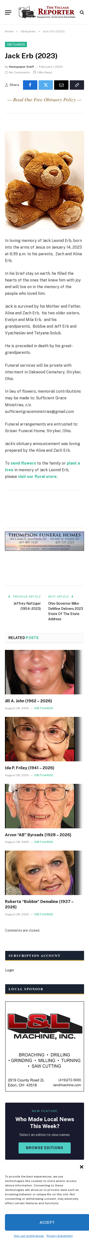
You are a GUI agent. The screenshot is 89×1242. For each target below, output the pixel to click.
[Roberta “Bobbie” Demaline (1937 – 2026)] (44, 873)
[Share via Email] (61, 85)
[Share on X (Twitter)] (46, 85)
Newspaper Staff (21, 66)
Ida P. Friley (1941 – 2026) (29, 768)
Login (9, 970)
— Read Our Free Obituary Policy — (44, 99)
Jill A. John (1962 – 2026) (28, 701)
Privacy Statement (59, 1236)
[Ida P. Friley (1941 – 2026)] (44, 739)
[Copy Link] (77, 85)
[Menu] (8, 12)
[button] (81, 1166)
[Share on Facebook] (30, 85)
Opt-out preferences (29, 1236)
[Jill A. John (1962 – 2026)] (44, 672)
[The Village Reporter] (47, 12)
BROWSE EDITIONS (44, 1148)
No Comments (19, 72)
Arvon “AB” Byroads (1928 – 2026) (38, 835)
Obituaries (16, 44)
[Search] (81, 12)
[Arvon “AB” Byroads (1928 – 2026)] (44, 806)
